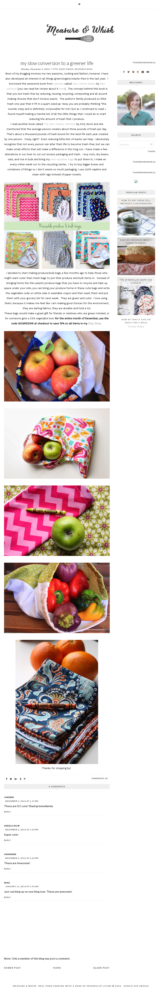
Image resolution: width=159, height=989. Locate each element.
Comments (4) (100, 778)
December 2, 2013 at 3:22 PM (21, 858)
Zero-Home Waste (84, 83)
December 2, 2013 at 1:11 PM (21, 801)
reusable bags (83, 69)
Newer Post (12, 968)
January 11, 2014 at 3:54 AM (22, 886)
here (62, 88)
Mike (7, 883)
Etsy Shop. (95, 323)
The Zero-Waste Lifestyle (60, 124)
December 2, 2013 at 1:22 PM (21, 829)
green (69, 69)
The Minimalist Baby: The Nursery (136, 281)
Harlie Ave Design (136, 986)
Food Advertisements (143, 62)
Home (57, 968)
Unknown (10, 854)
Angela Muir (12, 826)
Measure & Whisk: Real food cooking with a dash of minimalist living (62, 986)
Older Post (101, 968)
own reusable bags (62, 159)
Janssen (59, 83)
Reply (7, 812)
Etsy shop (59, 69)
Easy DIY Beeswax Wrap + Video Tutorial (136, 241)
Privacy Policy (136, 326)
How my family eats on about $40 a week (136, 321)
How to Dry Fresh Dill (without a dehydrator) (136, 202)
